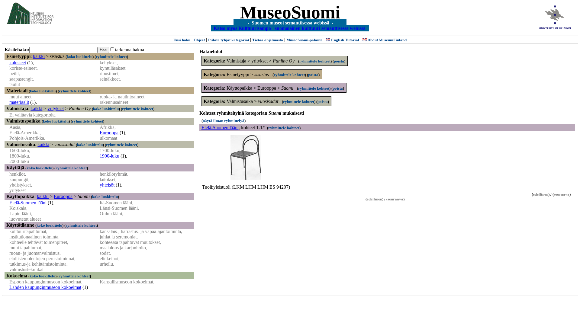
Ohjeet (199, 40)
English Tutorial (344, 40)
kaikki (39, 56)
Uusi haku (181, 40)
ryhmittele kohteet (111, 56)
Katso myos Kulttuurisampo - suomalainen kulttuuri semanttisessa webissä (290, 27)
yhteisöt (107, 184)
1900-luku (109, 155)
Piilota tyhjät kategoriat (229, 40)
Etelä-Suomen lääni (28, 202)
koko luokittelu (79, 56)
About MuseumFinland (387, 40)
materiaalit (19, 102)
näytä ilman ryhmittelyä (223, 120)
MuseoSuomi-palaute (304, 40)
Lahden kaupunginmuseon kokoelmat (45, 287)
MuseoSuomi (290, 12)
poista (339, 61)
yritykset (55, 108)
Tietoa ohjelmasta (267, 40)
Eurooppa (109, 132)
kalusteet (17, 62)
